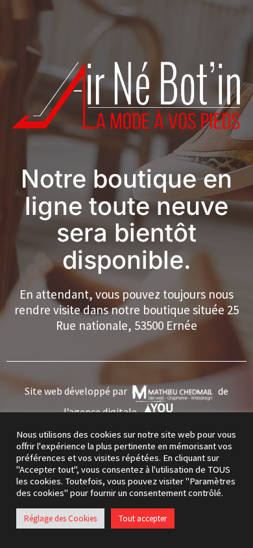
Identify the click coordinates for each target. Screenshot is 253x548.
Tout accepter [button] (143, 518)
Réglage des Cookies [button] (60, 518)
